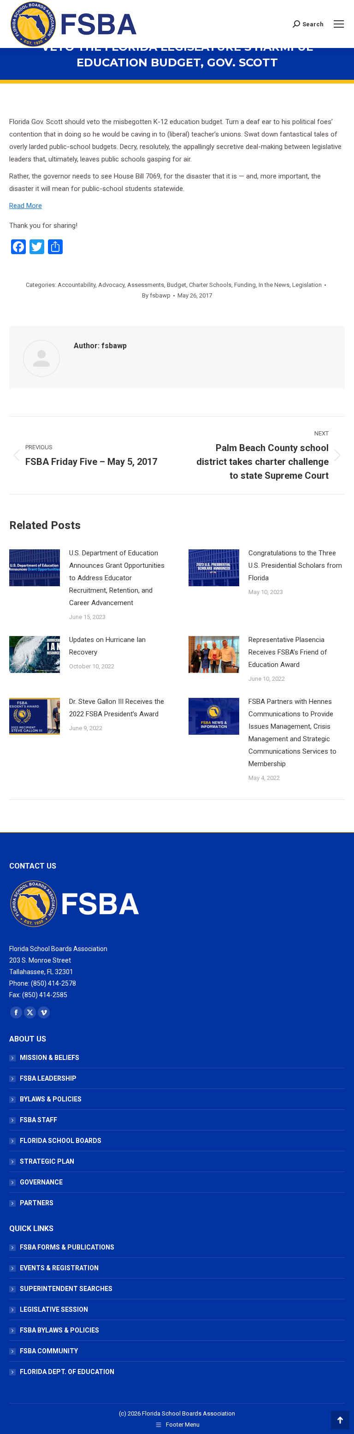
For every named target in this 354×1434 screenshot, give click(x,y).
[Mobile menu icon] (339, 24)
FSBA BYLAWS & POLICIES (59, 1330)
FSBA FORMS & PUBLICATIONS (67, 1247)
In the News (274, 284)
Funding (245, 284)
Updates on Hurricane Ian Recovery (107, 646)
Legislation (307, 284)
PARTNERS (36, 1203)
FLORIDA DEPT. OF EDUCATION (67, 1371)
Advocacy (111, 284)
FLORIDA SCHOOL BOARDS (60, 1140)
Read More (25, 206)
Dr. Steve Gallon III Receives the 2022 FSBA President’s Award (116, 707)
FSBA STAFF (38, 1120)
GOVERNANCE (41, 1182)
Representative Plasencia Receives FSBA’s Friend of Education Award (287, 652)
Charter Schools (210, 284)
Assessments (145, 284)
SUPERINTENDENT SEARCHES (66, 1288)
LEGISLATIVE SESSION (54, 1309)
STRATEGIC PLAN (47, 1161)
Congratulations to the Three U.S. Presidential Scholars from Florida (295, 565)
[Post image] (34, 567)
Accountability (76, 284)
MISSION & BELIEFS (49, 1057)
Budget (176, 284)
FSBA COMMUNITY (49, 1351)
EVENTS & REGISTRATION (59, 1268)
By (156, 295)
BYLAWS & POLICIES (51, 1099)
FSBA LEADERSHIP (48, 1078)
